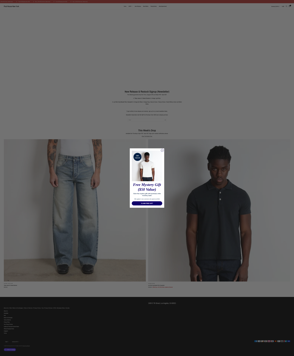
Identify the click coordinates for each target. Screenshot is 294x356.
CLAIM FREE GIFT (147, 203)
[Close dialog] (162, 150)
